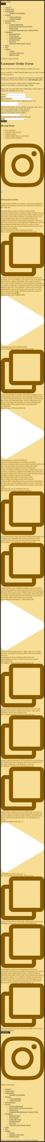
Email (3, 96)
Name (3, 94)
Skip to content (6, 2)
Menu (3, 4)
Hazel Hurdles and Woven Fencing (20, 26)
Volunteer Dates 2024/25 (13, 132)
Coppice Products (15, 19)
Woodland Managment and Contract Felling (23, 30)
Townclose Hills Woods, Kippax (20, 43)
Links (7, 45)
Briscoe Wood (14, 36)
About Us (8, 7)
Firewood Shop (10, 21)
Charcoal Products (15, 17)
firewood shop (8, 74)
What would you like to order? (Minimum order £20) (18, 101)
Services (8, 23)
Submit (4, 121)
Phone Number (6, 99)
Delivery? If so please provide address (13, 113)
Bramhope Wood (15, 34)
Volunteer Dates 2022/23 (13, 138)
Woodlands (8, 32)
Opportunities (9, 11)
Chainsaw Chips (10, 134)
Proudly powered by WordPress (27, 1140)
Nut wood (12, 42)
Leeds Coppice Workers (9, 1140)
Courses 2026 (9, 9)
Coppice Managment (16, 24)
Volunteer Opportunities (17, 13)
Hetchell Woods (14, 40)
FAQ (6, 47)
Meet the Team (14, 55)
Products (8, 15)
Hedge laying (13, 28)
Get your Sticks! (10, 130)
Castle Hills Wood (15, 38)
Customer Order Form (16, 53)
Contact (7, 49)
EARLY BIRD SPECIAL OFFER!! (17, 136)
